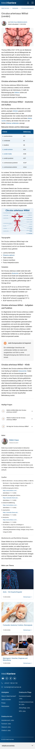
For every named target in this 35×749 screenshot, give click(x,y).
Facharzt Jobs (6, 724)
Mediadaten (5, 706)
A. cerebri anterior (7, 149)
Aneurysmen (22, 371)
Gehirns (17, 92)
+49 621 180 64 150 (10, 683)
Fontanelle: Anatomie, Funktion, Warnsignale (17, 625)
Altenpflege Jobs (24, 708)
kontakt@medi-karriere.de (12, 687)
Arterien (15, 111)
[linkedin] (14, 678)
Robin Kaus (14, 440)
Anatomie (15, 273)
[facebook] (10, 678)
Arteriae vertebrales (12, 123)
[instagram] (6, 678)
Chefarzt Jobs (6, 730)
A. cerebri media (7, 154)
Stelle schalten (6, 699)
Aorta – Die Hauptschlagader (12, 592)
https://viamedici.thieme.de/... (11, 498)
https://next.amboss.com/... (10, 490)
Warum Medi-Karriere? (8, 696)
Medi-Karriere (5, 8)
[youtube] (2, 678)
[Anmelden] (28, 3)
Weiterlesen (27, 597)
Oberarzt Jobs (6, 727)
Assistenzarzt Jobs (7, 720)
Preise (3, 703)
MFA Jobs (22, 711)
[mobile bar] (32, 3)
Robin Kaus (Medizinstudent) (18, 22)
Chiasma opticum (9, 255)
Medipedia (15, 8)
